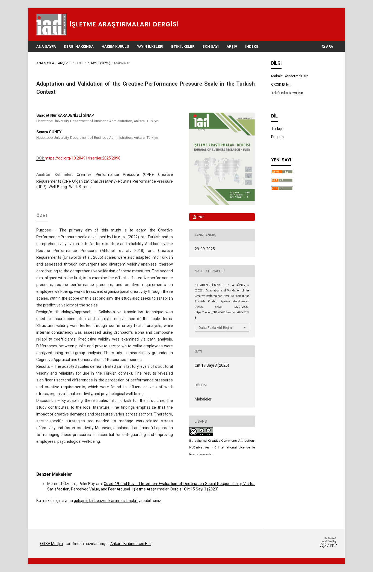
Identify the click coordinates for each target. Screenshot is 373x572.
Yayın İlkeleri (150, 46)
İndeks (251, 46)
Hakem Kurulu (115, 46)
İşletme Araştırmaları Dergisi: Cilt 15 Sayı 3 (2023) (175, 489)
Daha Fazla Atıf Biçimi (216, 328)
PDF (201, 217)
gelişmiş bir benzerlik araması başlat (106, 500)
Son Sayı (210, 46)
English (277, 137)
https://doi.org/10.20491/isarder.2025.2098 (82, 158)
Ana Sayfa (46, 46)
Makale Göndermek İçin (289, 76)
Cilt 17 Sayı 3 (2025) (93, 63)
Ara (329, 46)
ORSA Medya (51, 543)
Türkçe (277, 129)
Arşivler (66, 63)
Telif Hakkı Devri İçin (287, 93)
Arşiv (232, 46)
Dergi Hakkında (79, 46)
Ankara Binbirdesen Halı (130, 543)
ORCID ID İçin (281, 84)
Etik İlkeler (182, 46)
